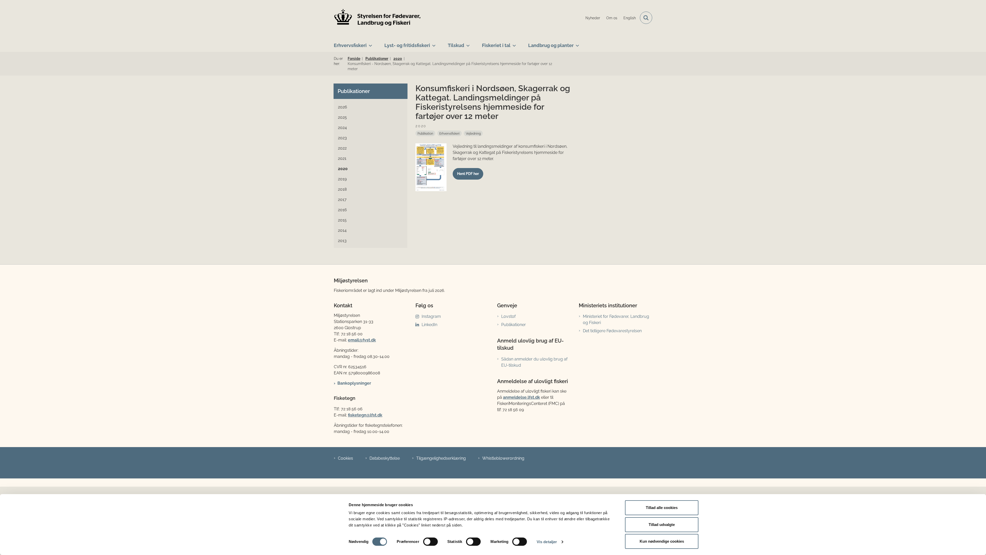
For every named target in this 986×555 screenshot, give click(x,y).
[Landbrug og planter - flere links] (576, 43)
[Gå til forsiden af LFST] (377, 17)
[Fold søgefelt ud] (646, 18)
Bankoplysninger (354, 383)
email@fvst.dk (362, 340)
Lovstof (508, 316)
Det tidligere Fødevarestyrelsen (612, 330)
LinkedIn (429, 324)
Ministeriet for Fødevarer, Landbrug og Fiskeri (616, 319)
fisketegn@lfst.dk (365, 415)
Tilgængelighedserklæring (441, 458)
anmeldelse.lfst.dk (521, 397)
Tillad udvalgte (662, 524)
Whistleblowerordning (503, 458)
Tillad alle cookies (662, 507)
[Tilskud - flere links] (467, 43)
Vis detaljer (547, 542)
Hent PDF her (468, 174)
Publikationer (513, 324)
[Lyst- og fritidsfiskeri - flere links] (432, 43)
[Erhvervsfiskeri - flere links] (369, 43)
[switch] (430, 542)
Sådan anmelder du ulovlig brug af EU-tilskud (534, 362)
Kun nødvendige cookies (662, 541)
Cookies (345, 458)
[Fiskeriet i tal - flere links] (513, 43)
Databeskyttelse (384, 458)
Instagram (431, 316)
